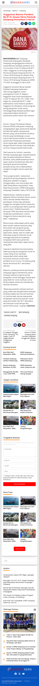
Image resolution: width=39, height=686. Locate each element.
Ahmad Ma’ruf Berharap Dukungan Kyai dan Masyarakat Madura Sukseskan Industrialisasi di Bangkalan (10, 411)
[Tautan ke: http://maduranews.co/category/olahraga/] (34, 609)
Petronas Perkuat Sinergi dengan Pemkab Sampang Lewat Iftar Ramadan (26, 373)
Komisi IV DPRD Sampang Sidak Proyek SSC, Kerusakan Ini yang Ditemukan (20, 654)
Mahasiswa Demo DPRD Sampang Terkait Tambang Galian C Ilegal (26, 360)
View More (19, 549)
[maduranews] (20, 2)
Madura (5, 24)
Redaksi (27, 681)
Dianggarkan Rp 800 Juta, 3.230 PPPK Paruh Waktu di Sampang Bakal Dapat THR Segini (10, 373)
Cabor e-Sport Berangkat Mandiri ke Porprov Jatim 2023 (19, 636)
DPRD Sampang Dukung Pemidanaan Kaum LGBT (27, 353)
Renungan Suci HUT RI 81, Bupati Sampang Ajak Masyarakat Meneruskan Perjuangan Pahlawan (27, 395)
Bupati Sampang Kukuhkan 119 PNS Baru (9, 366)
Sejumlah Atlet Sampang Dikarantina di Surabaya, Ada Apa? (20, 642)
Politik (10, 24)
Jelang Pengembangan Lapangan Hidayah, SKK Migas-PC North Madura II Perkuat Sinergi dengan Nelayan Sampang (27, 427)
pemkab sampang (10, 315)
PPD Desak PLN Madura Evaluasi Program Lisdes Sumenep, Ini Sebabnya (26, 411)
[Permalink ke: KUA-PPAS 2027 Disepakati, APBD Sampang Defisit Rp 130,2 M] (11, 420)
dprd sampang (24, 312)
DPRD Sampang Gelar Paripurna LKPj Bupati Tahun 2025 (27, 366)
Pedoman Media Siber (9, 683)
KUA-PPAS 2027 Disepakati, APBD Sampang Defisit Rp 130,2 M (10, 353)
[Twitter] (19, 325)
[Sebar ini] (22, 23)
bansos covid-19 (10, 312)
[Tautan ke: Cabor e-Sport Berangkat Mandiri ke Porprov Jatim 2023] (19, 622)
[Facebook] (15, 325)
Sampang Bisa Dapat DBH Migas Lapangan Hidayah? (11, 395)
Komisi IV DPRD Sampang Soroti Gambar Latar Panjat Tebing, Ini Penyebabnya (21, 648)
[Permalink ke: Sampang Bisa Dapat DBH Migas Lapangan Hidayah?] (11, 388)
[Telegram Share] (29, 23)
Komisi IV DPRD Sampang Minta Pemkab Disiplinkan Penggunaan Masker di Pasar (28, 335)
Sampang (15, 24)
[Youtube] (23, 325)
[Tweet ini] (26, 23)
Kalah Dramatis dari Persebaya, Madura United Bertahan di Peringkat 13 (21, 660)
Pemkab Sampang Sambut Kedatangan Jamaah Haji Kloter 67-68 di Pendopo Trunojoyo (10, 360)
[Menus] (3, 2)
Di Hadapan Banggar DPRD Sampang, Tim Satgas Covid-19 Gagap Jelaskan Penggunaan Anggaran (10, 336)
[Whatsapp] (33, 23)
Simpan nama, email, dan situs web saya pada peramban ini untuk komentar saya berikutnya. (18, 478)
